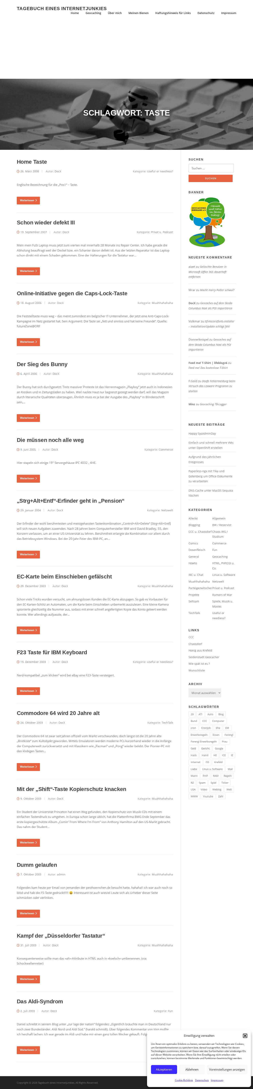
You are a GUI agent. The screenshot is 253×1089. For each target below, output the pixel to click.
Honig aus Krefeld (200, 650)
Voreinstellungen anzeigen (227, 1069)
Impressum (217, 1080)
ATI (200, 714)
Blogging (194, 525)
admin (61, 874)
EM (227, 728)
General (194, 556)
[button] (245, 1036)
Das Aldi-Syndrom (40, 1001)
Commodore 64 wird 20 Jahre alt (58, 713)
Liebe (194, 769)
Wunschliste (197, 670)
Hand (205, 755)
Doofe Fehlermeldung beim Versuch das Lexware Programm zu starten (212, 386)
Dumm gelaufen (37, 865)
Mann (194, 776)
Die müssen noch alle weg (50, 440)
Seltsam (194, 601)
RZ (192, 782)
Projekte (194, 595)
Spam (202, 782)
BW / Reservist (221, 525)
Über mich (115, 13)
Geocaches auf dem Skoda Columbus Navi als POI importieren (210, 344)
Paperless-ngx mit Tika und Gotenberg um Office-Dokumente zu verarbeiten (210, 476)
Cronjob (206, 728)
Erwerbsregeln (199, 735)
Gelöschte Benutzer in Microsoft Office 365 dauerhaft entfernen (208, 272)
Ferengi (229, 735)
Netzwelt (167, 510)
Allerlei (193, 518)
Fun (170, 1011)
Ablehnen (191, 1069)
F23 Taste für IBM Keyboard (52, 652)
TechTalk (167, 722)
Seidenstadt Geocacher (204, 657)
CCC (191, 637)
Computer (218, 721)
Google (219, 748)
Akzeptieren (164, 1069)
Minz (192, 404)
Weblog (216, 789)
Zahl (220, 796)
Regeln (228, 776)
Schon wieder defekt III (46, 222)
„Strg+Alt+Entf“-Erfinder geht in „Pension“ (71, 501)
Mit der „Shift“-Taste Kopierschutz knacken (71, 789)
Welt (229, 789)
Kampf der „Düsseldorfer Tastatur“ (61, 936)
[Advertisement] (126, 49)
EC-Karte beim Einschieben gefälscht (64, 576)
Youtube (208, 796)
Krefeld (218, 762)
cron (193, 728)
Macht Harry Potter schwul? (217, 290)
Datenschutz (202, 1080)
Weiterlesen (27, 200)
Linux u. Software (223, 575)
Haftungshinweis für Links (173, 13)
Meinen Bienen (138, 13)
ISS (207, 762)
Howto (193, 563)
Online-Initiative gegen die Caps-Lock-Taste (72, 293)
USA (193, 789)
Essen (216, 735)
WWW (194, 796)
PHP (205, 776)
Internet (195, 762)
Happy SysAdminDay (202, 433)
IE (232, 755)
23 (192, 714)
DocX (58, 171)
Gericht (205, 748)
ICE (224, 755)
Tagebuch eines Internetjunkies (62, 8)
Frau (224, 741)
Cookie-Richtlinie (184, 1080)
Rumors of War (222, 595)
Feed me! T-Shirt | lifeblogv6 (208, 363)
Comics (193, 543)
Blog (221, 714)
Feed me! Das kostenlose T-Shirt (208, 368)
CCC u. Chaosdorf (200, 532)
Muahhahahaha (162, 303)
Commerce (166, 449)
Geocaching (93, 13)
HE (215, 755)
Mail (230, 769)
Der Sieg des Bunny (42, 364)
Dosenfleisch (197, 550)
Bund (194, 721)
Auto (210, 714)
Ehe (218, 728)
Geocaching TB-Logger (213, 404)
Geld (193, 748)
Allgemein (219, 518)
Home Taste (32, 162)
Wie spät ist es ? (199, 664)
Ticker (224, 782)
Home (75, 13)
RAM (216, 776)
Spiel (213, 782)
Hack (194, 755)
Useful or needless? (160, 171)
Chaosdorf (195, 644)
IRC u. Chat (196, 575)
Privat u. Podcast (162, 232)
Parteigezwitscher (200, 588)
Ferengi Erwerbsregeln (204, 741)
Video (204, 789)
